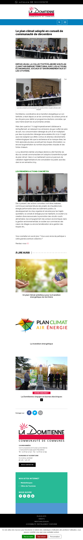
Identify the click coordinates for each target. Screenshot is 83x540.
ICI (28, 243)
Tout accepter (28, 537)
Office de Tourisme (28, 486)
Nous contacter (41, 2)
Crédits (41, 519)
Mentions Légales (41, 521)
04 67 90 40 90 (24, 2)
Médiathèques (26, 483)
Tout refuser (41, 537)
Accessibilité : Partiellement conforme (41, 524)
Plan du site (41, 516)
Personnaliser (55, 537)
